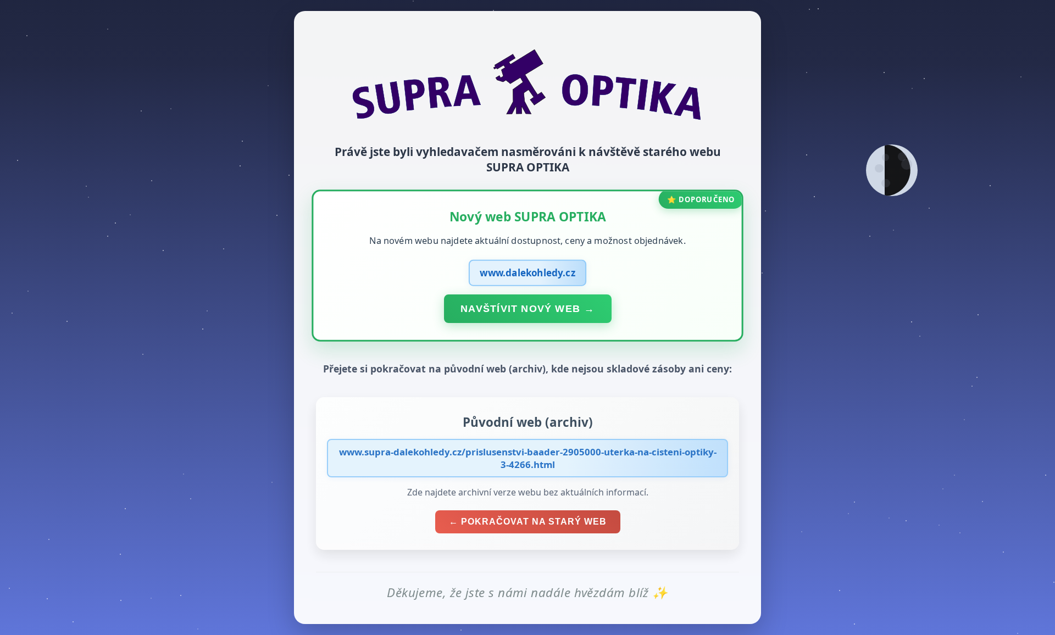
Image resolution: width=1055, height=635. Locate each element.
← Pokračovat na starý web (528, 521)
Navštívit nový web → (527, 308)
